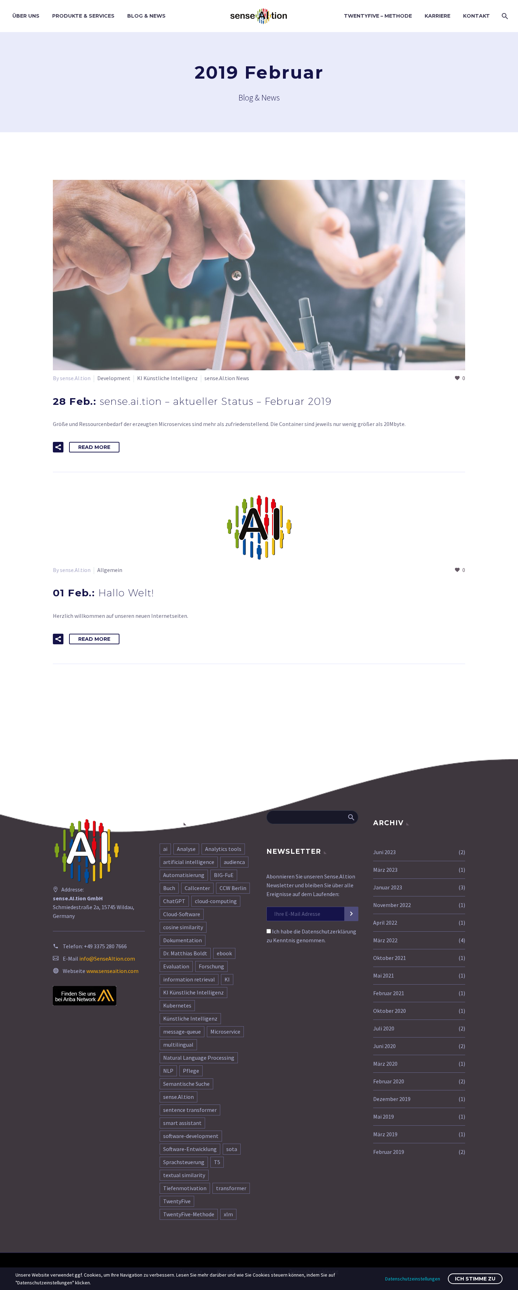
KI (227, 979)
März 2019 (385, 1134)
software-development (190, 1135)
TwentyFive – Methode (378, 16)
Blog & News (146, 16)
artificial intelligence (188, 861)
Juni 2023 (384, 852)
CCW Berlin (233, 888)
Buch (169, 888)
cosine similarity (183, 927)
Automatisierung (183, 874)
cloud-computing (216, 901)
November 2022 (392, 904)
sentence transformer (190, 1109)
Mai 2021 (383, 975)
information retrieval (189, 979)
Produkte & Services (83, 16)
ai (165, 848)
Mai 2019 (383, 1116)
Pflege (191, 1070)
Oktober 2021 (389, 957)
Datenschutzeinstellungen (412, 1279)
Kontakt (476, 16)
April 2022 (385, 922)
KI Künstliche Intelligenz (167, 378)
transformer (231, 1188)
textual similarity (184, 1175)
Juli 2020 (383, 1028)
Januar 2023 (387, 887)
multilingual (178, 1044)
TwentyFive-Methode (188, 1214)
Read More (94, 447)
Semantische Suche (186, 1083)
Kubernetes (177, 1005)
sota (231, 1148)
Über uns (25, 16)
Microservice (225, 1031)
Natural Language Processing (198, 1057)
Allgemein (109, 569)
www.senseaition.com (112, 970)
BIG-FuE (224, 874)
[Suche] (504, 16)
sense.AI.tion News (226, 378)
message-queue (182, 1031)
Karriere (437, 16)
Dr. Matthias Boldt (185, 953)
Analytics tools (223, 848)
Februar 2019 (388, 1151)
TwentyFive (177, 1201)
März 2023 (385, 869)
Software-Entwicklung (190, 1148)
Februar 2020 (388, 1081)
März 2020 (385, 1063)
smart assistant (182, 1122)
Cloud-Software (181, 914)
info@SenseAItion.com (107, 958)
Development (113, 378)
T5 (217, 1162)
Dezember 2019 (392, 1098)
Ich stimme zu (475, 1279)
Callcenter (197, 888)
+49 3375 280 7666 (105, 946)
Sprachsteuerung (183, 1162)
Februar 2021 (388, 993)
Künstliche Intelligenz (190, 1018)
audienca (234, 861)
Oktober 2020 (389, 1010)
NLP (168, 1070)
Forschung (211, 966)
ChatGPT (174, 901)
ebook (224, 953)
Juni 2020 (384, 1045)
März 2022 (385, 940)
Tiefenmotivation (184, 1188)
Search (350, 817)
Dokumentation (182, 940)
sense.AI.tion (178, 1096)
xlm (228, 1214)
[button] (58, 447)
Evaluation (176, 966)
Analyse (186, 848)
